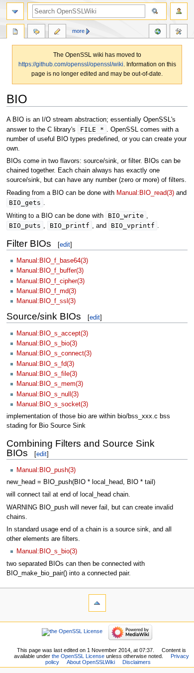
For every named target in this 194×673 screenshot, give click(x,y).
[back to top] (97, 603)
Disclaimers (136, 662)
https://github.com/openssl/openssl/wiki (70, 64)
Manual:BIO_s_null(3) (47, 394)
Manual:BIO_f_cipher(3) (50, 281)
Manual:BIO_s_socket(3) (52, 404)
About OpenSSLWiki (91, 662)
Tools (178, 32)
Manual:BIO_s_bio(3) (46, 343)
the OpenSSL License (78, 656)
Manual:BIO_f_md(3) (46, 291)
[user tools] (179, 11)
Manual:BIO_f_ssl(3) (46, 301)
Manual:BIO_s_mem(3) (49, 383)
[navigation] (15, 11)
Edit (57, 32)
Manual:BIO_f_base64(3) (52, 260)
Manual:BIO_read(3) (145, 192)
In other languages (157, 32)
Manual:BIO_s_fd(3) (45, 363)
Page (15, 32)
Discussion (36, 32)
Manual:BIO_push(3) (46, 470)
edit (65, 244)
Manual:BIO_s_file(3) (46, 373)
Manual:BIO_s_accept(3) (52, 333)
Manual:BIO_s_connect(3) (54, 353)
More (78, 31)
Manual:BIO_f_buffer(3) (50, 270)
